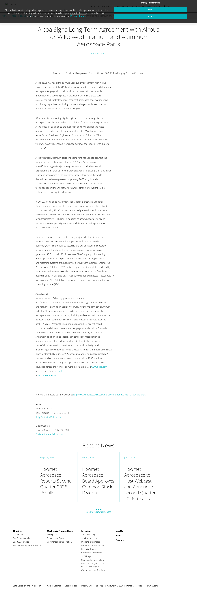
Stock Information (89, 538)
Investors (86, 531)
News (119, 535)
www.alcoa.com (99, 366)
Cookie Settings (54, 585)
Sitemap (99, 585)
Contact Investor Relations (93, 570)
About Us (17, 531)
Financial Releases (89, 549)
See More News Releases (98, 511)
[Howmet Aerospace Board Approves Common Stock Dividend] (98, 477)
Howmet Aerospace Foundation (27, 545)
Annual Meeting (88, 534)
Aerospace (52, 534)
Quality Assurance (21, 541)
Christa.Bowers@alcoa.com (49, 434)
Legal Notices (71, 585)
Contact (120, 540)
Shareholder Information (92, 559)
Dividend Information (91, 541)
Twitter (61, 371)
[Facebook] (172, 585)
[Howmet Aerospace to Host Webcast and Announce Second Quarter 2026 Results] (140, 477)
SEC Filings (86, 556)
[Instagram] (182, 585)
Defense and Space (55, 538)
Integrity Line (86, 585)
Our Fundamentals (21, 538)
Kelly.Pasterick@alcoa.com (49, 417)
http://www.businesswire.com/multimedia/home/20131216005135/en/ (109, 394)
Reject (151, 9)
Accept (151, 16)
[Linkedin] (177, 585)
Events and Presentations (92, 545)
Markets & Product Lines (60, 531)
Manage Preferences (150, 2)
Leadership (18, 534)
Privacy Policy (78, 16)
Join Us (119, 531)
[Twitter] (167, 585)
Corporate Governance (91, 552)
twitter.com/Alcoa (47, 375)
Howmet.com (152, 585)
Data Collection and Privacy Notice (28, 585)
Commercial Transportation (59, 541)
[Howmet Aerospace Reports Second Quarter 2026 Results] (56, 477)
